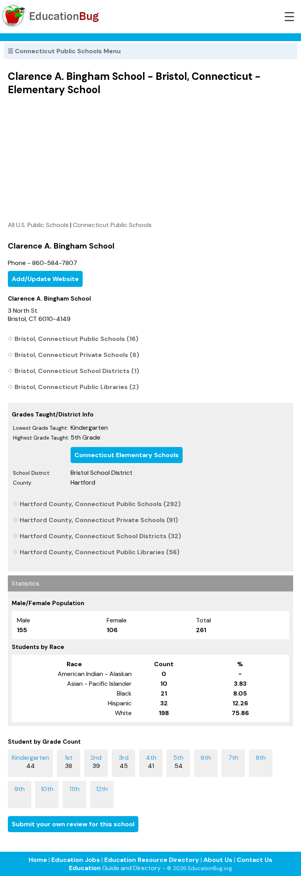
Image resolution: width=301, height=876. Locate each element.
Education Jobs (75, 860)
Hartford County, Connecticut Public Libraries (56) (100, 552)
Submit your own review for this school (73, 824)
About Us (217, 860)
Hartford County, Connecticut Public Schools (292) (100, 504)
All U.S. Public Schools (38, 225)
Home (38, 860)
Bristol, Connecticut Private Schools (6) (77, 355)
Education (85, 868)
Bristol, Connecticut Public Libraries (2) (77, 387)
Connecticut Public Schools (112, 225)
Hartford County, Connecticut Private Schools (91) (99, 520)
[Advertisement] (150, 158)
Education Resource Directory (151, 860)
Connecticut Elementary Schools (126, 455)
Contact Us (254, 860)
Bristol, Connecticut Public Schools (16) (76, 339)
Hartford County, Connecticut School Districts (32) (100, 536)
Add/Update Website (45, 279)
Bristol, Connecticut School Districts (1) (77, 371)
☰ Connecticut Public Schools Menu (64, 51)
